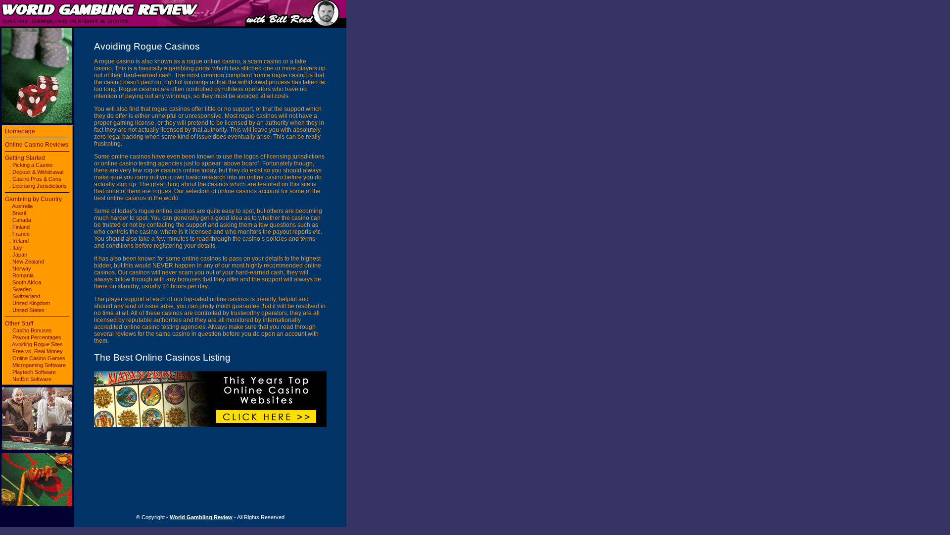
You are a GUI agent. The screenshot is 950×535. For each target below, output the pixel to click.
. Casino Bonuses (30, 330)
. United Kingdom (29, 303)
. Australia (21, 206)
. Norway (20, 268)
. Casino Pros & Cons (35, 179)
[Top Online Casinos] (210, 425)
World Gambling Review (201, 517)
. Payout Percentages (35, 337)
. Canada (20, 220)
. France (19, 234)
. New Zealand (26, 262)
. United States (27, 310)
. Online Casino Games (37, 358)
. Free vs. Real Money (36, 351)
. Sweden (20, 289)
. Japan (18, 255)
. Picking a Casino (30, 165)
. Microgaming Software (37, 365)
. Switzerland (24, 296)
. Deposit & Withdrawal (36, 172)
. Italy (15, 248)
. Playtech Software (32, 372)
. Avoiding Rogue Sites (36, 344)
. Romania (21, 275)
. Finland (19, 227)
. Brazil (17, 213)
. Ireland (19, 241)
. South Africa (25, 282)
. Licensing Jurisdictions (38, 186)
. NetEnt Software (30, 379)
